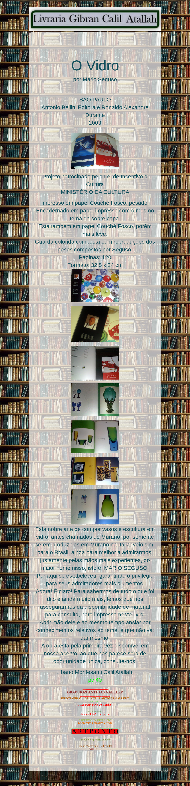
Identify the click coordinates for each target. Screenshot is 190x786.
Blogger (113, 778)
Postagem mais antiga (141, 763)
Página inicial (95, 763)
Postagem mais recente (49, 763)
